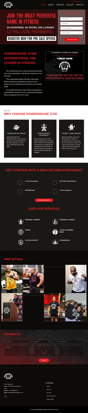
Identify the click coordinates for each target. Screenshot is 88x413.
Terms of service (51, 396)
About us (49, 389)
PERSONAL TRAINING (32, 219)
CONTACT (80, 5)
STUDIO (27, 230)
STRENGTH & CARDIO (66, 219)
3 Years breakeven (65, 190)
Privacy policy (50, 399)
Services (49, 392)
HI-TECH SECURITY (31, 240)
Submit (44, 360)
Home (48, 386)
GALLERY (70, 5)
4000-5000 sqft (30, 190)
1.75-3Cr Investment (31, 181)
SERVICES (60, 5)
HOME (43, 5)
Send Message (72, 39)
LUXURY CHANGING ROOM (66, 231)
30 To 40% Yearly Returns (67, 181)
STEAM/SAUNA (64, 240)
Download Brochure (44, 200)
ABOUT (51, 5)
